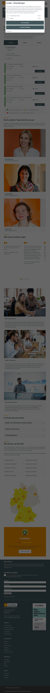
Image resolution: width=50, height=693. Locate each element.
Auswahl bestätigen (25, 27)
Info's (39, 15)
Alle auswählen (25, 22)
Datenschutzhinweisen (29, 12)
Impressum (9, 31)
